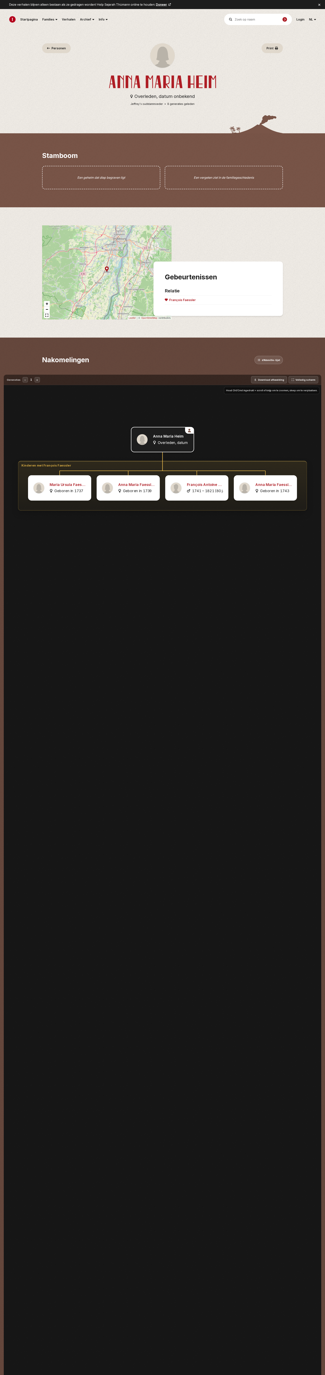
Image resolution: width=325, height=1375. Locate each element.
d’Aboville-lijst (271, 359)
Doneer (161, 4)
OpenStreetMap (149, 317)
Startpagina (29, 19)
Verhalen (68, 19)
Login (300, 19)
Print (270, 48)
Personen (59, 48)
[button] (107, 269)
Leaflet (132, 317)
